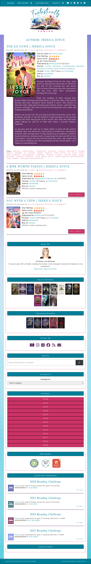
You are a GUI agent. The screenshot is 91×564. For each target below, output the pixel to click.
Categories (46, 379)
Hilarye (32, 50)
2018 (45, 426)
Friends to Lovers (25, 153)
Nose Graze (81, 561)
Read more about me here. (45, 269)
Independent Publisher (44, 178)
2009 (45, 445)
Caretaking (28, 151)
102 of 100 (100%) (33, 520)
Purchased (68, 71)
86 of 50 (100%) (32, 537)
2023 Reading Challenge (45, 530)
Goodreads (48, 74)
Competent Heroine (46, 151)
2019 (45, 422)
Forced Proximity (67, 151)
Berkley (52, 64)
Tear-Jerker (12, 158)
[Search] (79, 362)
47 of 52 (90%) (31, 488)
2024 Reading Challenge (45, 514)
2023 (45, 411)
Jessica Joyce (57, 54)
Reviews (24, 3)
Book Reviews (46, 50)
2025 (45, 403)
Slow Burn (40, 157)
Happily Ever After (55, 153)
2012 (45, 434)
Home (10, 3)
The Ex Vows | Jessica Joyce (30, 46)
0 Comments (60, 50)
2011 (45, 437)
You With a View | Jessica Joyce (34, 200)
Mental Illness (55, 155)
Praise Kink (71, 155)
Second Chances (24, 157)
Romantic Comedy (44, 69)
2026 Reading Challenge (45, 481)
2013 (45, 430)
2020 (45, 418)
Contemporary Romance (73, 66)
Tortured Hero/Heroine (32, 158)
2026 (45, 399)
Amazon (47, 76)
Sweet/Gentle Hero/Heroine (69, 157)
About (57, 3)
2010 (45, 441)
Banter (16, 151)
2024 (45, 407)
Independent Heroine (34, 155)
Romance (57, 66)
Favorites (42, 3)
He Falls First (76, 153)
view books (79, 490)
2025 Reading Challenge (45, 498)
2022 (45, 414)
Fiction (48, 66)
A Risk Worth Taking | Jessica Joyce (38, 166)
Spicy (50, 157)
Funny (40, 153)
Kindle (47, 71)
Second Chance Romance (64, 69)
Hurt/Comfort (13, 155)
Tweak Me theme (68, 561)
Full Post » (76, 195)
